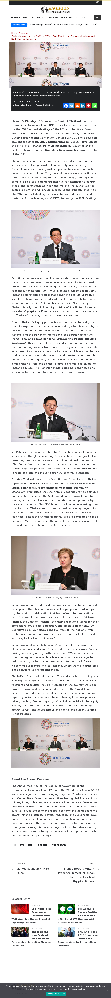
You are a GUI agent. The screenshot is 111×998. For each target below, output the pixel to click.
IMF (30, 845)
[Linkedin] (82, 105)
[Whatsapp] (94, 105)
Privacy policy (76, 989)
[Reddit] (77, 105)
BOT (21, 845)
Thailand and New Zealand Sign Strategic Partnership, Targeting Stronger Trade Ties (31, 938)
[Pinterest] (88, 105)
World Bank (58, 845)
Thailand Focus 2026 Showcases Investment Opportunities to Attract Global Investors (78, 938)
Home (14, 33)
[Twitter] (97, 2)
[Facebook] (66, 105)
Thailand (30, 105)
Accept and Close (56, 993)
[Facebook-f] (91, 2)
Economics (24, 33)
